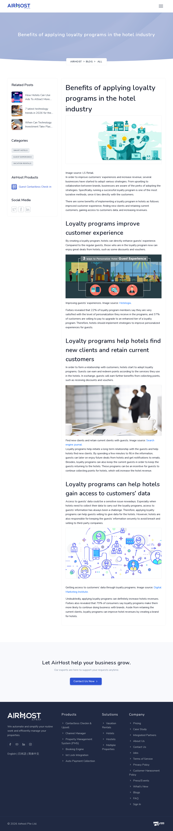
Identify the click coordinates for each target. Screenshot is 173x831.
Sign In (137, 804)
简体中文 (33, 754)
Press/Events (141, 780)
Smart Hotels (21, 150)
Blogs (136, 792)
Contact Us (139, 747)
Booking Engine (75, 749)
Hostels (111, 739)
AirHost (76, 61)
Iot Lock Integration (77, 755)
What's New (140, 786)
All (99, 61)
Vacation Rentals (22, 163)
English (11, 754)
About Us (139, 741)
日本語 (22, 754)
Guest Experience (23, 157)
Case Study (140, 729)
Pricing (137, 723)
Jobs (135, 753)
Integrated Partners (144, 735)
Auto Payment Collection (80, 761)
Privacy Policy (141, 765)
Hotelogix (125, 303)
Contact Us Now (84, 681)
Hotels (110, 733)
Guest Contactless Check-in (35, 187)
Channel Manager (76, 733)
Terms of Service (143, 759)
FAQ (136, 798)
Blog (89, 61)
